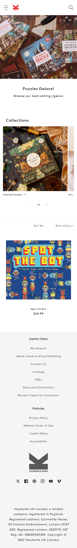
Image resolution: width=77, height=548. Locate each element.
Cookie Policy (38, 433)
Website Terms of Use (38, 425)
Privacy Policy (38, 417)
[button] (6, 7)
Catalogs (38, 371)
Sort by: (39, 225)
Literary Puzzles (12, 194)
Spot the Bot (38, 309)
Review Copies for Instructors (38, 395)
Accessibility (38, 441)
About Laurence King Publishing (38, 356)
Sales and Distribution (38, 387)
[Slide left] (30, 205)
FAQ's (38, 379)
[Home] (15, 7)
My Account (38, 348)
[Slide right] (47, 205)
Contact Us (38, 364)
